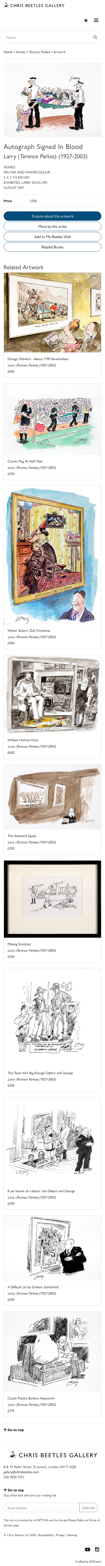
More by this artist (52, 226)
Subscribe (88, 1507)
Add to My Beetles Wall (52, 236)
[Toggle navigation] (96, 20)
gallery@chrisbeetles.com (21, 1471)
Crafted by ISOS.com (88, 1561)
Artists (20, 51)
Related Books (52, 247)
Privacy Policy (76, 1520)
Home (8, 51)
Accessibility (45, 1534)
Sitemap (72, 1534)
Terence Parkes (39, 51)
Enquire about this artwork (53, 216)
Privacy (60, 1534)
